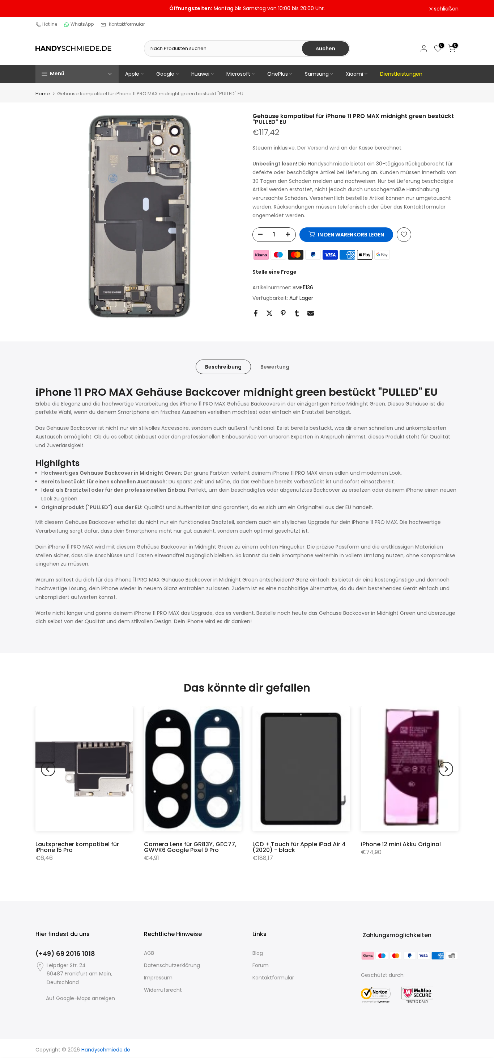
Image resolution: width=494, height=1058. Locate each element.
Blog (257, 953)
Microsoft (238, 73)
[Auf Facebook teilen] (255, 313)
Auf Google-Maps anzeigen (80, 998)
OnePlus (277, 73)
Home (42, 93)
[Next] (446, 769)
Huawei (200, 73)
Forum (260, 965)
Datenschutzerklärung (172, 965)
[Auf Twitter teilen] (269, 313)
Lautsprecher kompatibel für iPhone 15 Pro (77, 847)
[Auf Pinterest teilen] (283, 313)
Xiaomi (354, 73)
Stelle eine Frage (274, 271)
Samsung (317, 73)
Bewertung (274, 366)
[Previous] (48, 769)
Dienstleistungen (401, 73)
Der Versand (312, 147)
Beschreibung (223, 366)
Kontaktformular (127, 24)
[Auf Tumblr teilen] (297, 313)
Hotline (49, 24)
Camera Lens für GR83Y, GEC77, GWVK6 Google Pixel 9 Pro (190, 847)
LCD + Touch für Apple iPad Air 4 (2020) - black (299, 847)
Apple (132, 73)
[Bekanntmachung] (247, 8)
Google (165, 73)
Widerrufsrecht (163, 990)
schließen (52, 8)
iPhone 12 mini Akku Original (401, 844)
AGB (149, 953)
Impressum (158, 977)
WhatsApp (82, 24)
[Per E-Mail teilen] (310, 313)
